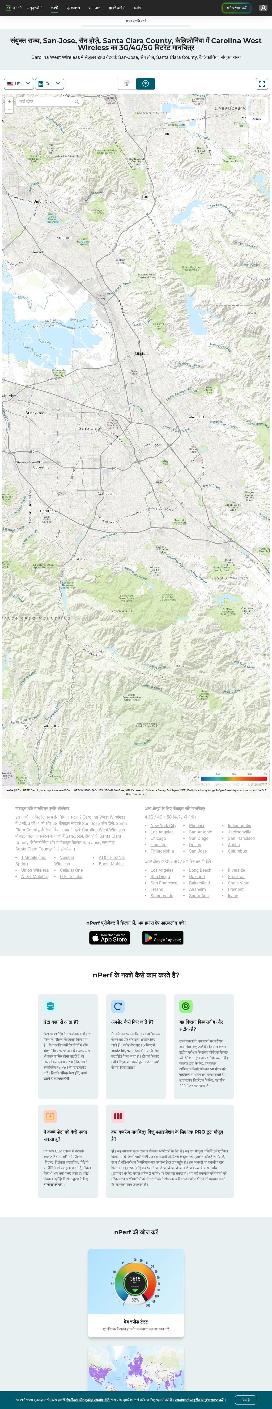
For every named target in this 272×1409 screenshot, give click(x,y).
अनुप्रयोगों (34, 7)
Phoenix (196, 825)
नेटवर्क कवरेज (128, 84)
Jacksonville (239, 832)
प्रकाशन (73, 7)
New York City (163, 825)
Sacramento (162, 895)
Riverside (236, 870)
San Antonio (200, 832)
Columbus (237, 851)
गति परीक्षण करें (236, 8)
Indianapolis (239, 825)
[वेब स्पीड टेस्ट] (136, 1282)
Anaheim (197, 889)
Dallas (195, 844)
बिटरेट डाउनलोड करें (145, 84)
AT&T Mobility (34, 876)
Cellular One (71, 870)
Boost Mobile (111, 863)
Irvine (233, 895)
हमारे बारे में (117, 7)
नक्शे (54, 7)
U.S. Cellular (71, 876)
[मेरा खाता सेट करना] (263, 8)
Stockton (236, 876)
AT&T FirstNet (112, 857)
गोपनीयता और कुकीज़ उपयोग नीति (88, 1400)
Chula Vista (238, 883)
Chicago (158, 838)
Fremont (236, 889)
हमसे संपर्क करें (53, 1184)
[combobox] (19, 84)
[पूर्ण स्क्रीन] (262, 84)
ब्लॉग (137, 7)
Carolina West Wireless (103, 829)
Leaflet (10, 790)
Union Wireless (35, 870)
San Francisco (241, 838)
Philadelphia (162, 851)
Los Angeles (162, 832)
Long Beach (200, 870)
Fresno (157, 889)
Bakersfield (199, 883)
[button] (9, 101)
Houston (159, 844)
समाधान (94, 7)
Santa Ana (199, 895)
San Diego (199, 838)
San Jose (198, 851)
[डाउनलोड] (109, 938)
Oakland (197, 876)
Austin (234, 844)
